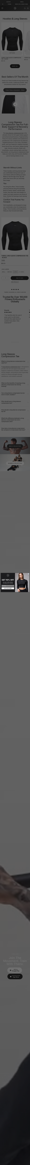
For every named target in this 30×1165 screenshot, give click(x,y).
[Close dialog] (28, 573)
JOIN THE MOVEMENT (8, 588)
